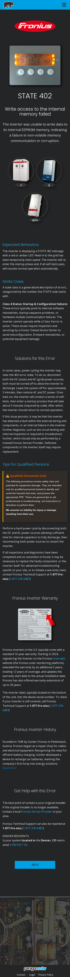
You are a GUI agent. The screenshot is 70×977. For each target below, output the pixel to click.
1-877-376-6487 (20, 579)
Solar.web (59, 658)
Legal (32, 974)
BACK (35, 865)
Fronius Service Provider (36, 811)
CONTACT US (19, 845)
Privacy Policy (45, 974)
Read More (9, 768)
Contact (21, 974)
